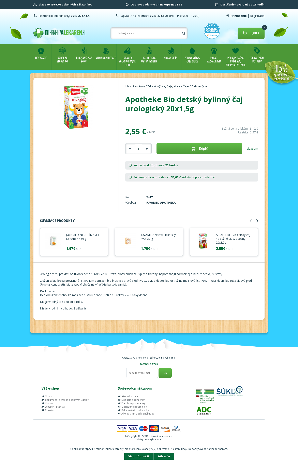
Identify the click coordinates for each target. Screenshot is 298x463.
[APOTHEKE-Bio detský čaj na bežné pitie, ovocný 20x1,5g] (203, 241)
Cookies (49, 410)
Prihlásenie (238, 16)
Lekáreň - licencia (55, 406)
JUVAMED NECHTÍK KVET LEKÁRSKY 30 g (83, 237)
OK (165, 373)
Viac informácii (138, 456)
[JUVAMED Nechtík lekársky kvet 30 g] (128, 241)
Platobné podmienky (133, 403)
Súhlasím (164, 456)
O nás (48, 396)
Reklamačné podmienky (135, 410)
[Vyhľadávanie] (183, 33)
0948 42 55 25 (158, 16)
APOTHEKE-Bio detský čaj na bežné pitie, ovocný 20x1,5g (233, 238)
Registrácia (257, 16)
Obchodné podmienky (134, 406)
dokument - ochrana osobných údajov (67, 400)
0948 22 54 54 (79, 16)
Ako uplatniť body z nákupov (137, 413)
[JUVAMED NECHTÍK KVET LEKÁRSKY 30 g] (53, 241)
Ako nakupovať (130, 396)
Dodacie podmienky (133, 400)
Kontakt (49, 403)
